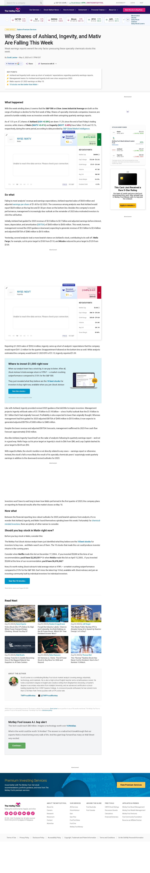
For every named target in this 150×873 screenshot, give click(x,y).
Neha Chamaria (54, 655)
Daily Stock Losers (138, 23)
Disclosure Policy (38, 838)
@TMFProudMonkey (49, 696)
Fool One (73, 823)
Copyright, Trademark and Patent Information (80, 838)
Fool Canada (90, 810)
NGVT (61, 125)
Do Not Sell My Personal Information (130, 838)
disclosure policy (47, 710)
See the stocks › (19, 391)
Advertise (50, 823)
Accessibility (120, 3)
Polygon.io (30, 820)
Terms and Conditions (107, 838)
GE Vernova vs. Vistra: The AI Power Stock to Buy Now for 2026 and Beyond (52, 660)
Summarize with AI (47, 64)
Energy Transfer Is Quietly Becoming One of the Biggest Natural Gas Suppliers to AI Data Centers (19, 660)
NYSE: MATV (24, 138)
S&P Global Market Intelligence (76, 129)
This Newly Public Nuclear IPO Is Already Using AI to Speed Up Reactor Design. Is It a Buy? (86, 629)
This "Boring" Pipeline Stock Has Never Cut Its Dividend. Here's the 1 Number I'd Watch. (85, 660)
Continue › (17, 745)
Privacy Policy (24, 838)
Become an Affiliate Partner (132, 820)
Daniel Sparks (21, 624)
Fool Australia (91, 807)
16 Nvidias (71, 726)
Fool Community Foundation (132, 817)
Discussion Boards (111, 810)
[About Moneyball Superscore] (75, 137)
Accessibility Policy (54, 838)
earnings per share (21, 204)
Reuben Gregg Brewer (57, 624)
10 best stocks (53, 381)
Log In (133, 3)
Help (141, 3)
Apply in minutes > (127, 205)
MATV (35, 125)
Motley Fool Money (76, 827)
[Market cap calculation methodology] (98, 154)
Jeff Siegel (86, 624)
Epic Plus (73, 817)
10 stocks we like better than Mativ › (24, 84)
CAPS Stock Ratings (112, 807)
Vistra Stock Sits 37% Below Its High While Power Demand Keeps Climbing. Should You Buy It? (19, 629)
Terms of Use (11, 838)
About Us (50, 807)
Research (50, 813)
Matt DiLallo (20, 655)
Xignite (21, 820)
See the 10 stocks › (17, 581)
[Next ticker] (128, 19)
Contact (49, 820)
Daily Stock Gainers (135, 21)
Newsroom (50, 817)
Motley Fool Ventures (129, 813)
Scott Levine (12, 57)
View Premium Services (131, 785)
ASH (40, 121)
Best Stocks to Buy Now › (134, 10)
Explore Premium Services (26, 29)
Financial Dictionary (111, 817)
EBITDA (41, 224)
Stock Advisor (75, 810)
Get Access (115, 145)
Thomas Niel (87, 655)
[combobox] (23, 3)
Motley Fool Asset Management (133, 807)
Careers (49, 810)
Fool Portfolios (75, 820)
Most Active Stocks (135, 17)
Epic (71, 813)
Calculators (109, 813)
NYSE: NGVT (24, 291)
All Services (74, 807)
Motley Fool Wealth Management (133, 810)
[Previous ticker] (7, 19)
